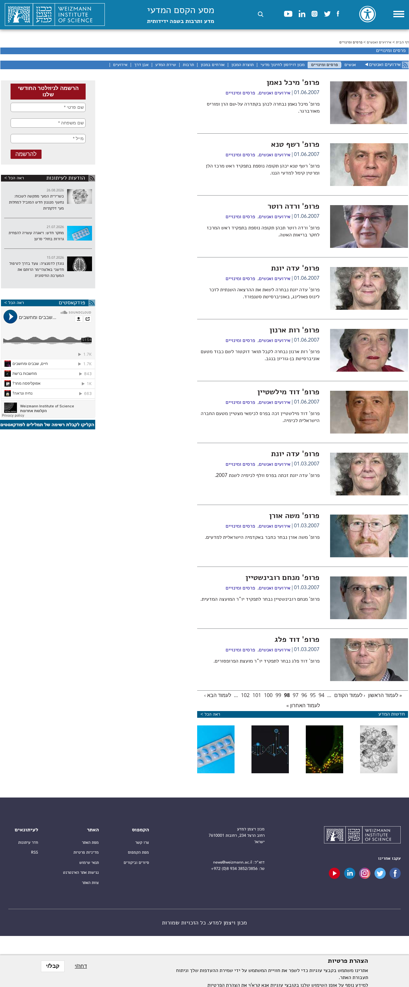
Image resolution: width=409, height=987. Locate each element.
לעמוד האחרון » (303, 705)
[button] (261, 14)
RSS (34, 852)
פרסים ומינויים (240, 93)
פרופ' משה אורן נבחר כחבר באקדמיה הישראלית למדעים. (262, 537)
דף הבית (402, 42)
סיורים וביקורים (136, 863)
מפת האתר (90, 843)
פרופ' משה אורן (294, 516)
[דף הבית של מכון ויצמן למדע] (55, 14)
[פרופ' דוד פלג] (369, 679)
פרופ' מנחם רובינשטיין (282, 578)
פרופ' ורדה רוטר (293, 207)
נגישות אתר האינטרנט (81, 873)
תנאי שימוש (89, 863)
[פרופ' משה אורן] (369, 556)
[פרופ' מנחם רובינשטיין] (369, 617)
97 (295, 695)
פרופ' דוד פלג (297, 640)
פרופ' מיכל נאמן (293, 83)
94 (321, 695)
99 (278, 695)
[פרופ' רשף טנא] (369, 184)
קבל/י (52, 966)
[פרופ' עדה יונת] (369, 308)
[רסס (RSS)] (405, 65)
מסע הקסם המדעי (180, 15)
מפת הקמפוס (138, 852)
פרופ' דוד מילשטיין (288, 392)
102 (245, 695)
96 (304, 695)
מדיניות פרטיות (86, 852)
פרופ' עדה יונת (295, 268)
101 (256, 695)
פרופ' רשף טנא (295, 145)
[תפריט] (398, 14)
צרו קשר (142, 843)
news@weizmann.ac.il (232, 862)
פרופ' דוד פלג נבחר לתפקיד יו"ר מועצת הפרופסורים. (266, 661)
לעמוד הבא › (217, 695)
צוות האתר (90, 883)
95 (313, 695)
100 (268, 695)
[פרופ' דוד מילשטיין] (369, 432)
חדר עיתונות (28, 843)
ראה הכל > (14, 178)
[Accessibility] (367, 14)
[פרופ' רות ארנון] (369, 370)
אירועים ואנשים (379, 42)
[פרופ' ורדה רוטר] (369, 246)
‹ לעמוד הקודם (349, 695)
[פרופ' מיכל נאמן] (369, 122)
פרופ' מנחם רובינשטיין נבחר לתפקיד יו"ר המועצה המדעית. (260, 599)
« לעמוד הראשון (385, 695)
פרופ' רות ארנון (294, 330)
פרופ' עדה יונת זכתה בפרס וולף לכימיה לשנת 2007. (267, 475)
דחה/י (81, 966)
